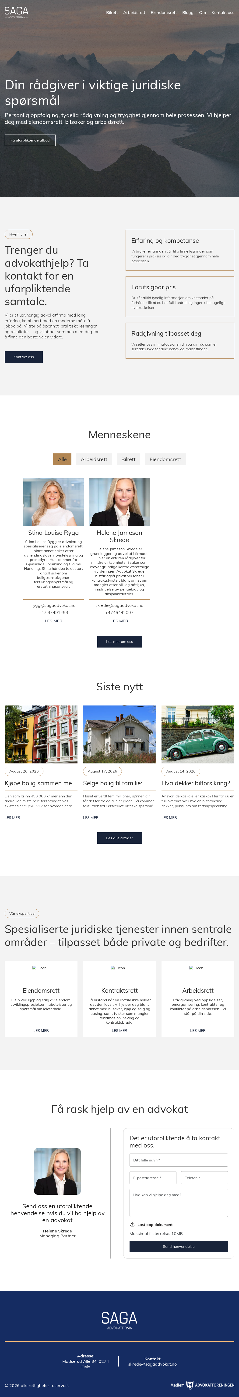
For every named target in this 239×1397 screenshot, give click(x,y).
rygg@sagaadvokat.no (53, 605)
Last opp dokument (154, 1224)
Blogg (187, 12)
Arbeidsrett (134, 12)
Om (202, 12)
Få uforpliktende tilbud (30, 140)
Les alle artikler (119, 838)
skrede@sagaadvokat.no (119, 605)
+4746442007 (119, 612)
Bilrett (112, 12)
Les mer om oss (119, 641)
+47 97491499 (53, 612)
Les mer (53, 621)
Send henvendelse (179, 1246)
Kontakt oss (24, 356)
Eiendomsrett (164, 12)
